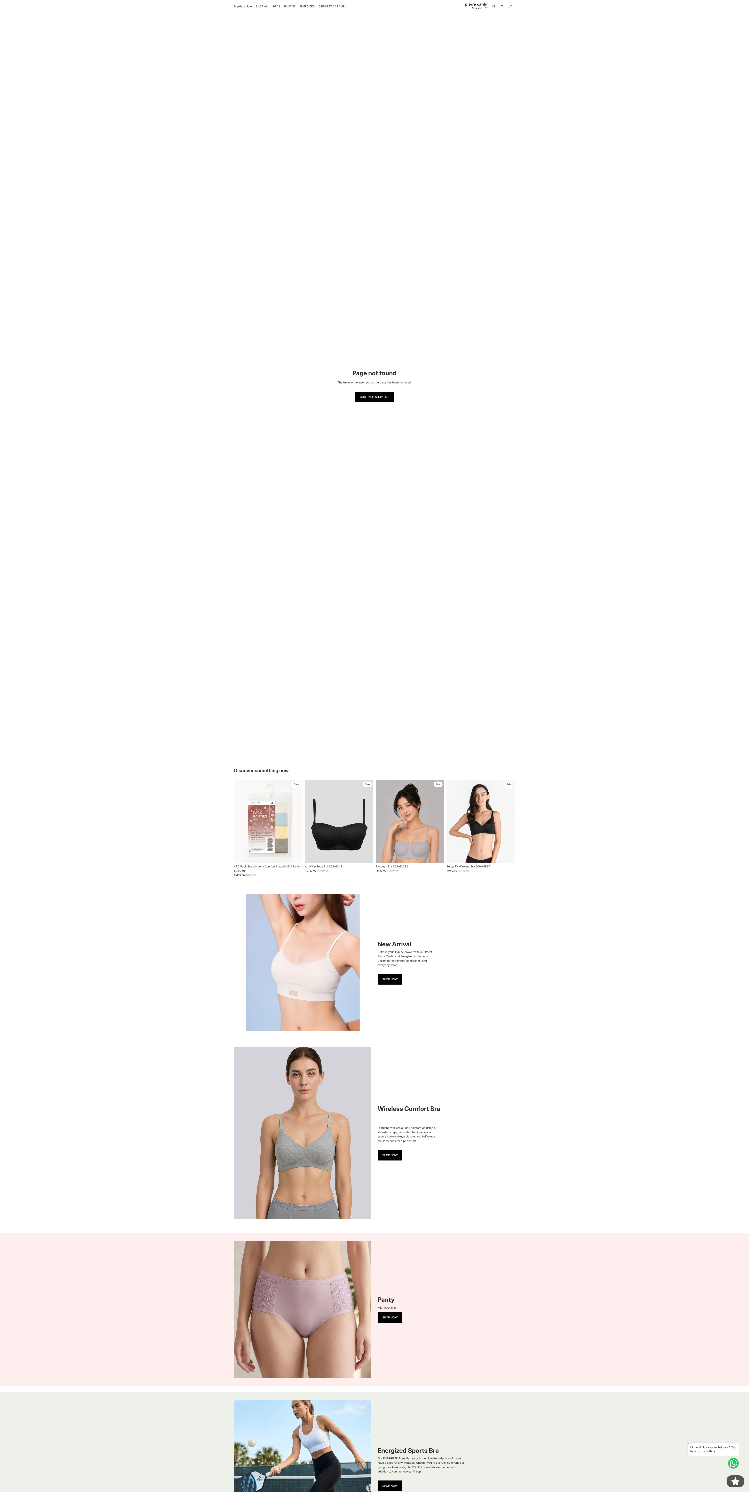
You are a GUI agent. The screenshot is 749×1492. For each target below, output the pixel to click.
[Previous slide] (240, 821)
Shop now (390, 979)
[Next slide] (297, 821)
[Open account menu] (502, 6)
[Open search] (494, 6)
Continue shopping (374, 396)
